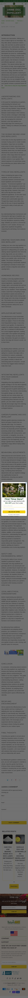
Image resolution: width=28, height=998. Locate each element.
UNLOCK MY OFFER (14, 511)
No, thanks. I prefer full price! (14, 514)
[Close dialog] (26, 483)
